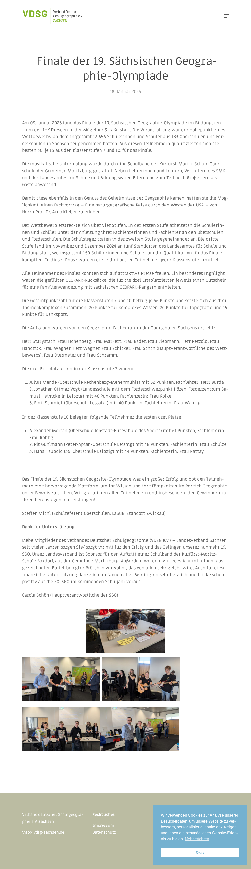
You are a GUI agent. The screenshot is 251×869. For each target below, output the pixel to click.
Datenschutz (104, 832)
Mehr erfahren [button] (197, 839)
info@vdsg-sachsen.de (43, 832)
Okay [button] (200, 852)
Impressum (103, 825)
